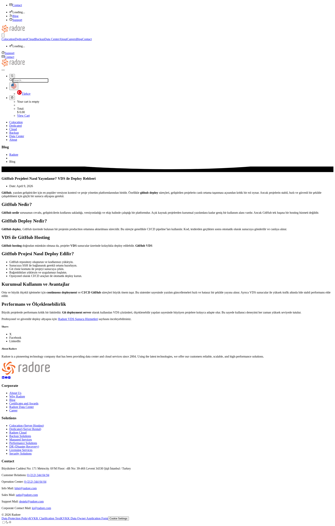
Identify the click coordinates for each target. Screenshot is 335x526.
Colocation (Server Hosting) (26, 425)
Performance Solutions (23, 443)
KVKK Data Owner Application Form (84, 518)
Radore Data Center (21, 407)
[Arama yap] (12, 76)
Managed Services (20, 439)
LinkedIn (15, 341)
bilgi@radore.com (26, 488)
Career (13, 410)
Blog (15, 16)
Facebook (15, 337)
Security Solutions (20, 453)
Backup (39, 39)
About (63, 39)
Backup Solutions (20, 436)
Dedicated (21, 39)
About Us (15, 393)
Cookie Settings (118, 518)
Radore (13, 154)
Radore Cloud (18, 432)
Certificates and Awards (23, 403)
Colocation (8, 39)
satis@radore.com (27, 494)
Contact (17, 5)
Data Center (51, 39)
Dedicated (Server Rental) (25, 429)
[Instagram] (9, 378)
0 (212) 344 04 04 (35, 481)
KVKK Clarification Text (44, 518)
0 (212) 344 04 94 (38, 475)
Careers (71, 39)
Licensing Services (20, 450)
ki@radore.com (41, 508)
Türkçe (26, 93)
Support (17, 20)
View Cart (23, 115)
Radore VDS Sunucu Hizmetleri (78, 319)
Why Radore (17, 396)
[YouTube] (6, 378)
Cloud (31, 39)
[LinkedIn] (3, 378)
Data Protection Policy (15, 518)
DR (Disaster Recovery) (24, 446)
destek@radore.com (31, 501)
